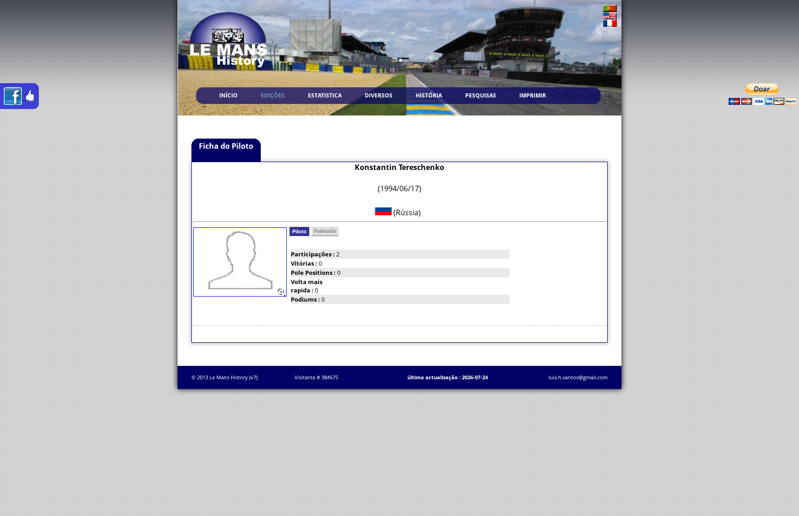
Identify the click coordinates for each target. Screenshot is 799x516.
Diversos (379, 95)
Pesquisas (480, 95)
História (429, 95)
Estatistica (325, 95)
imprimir (532, 95)
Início (228, 95)
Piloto (299, 231)
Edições (273, 95)
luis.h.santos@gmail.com (578, 377)
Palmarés (325, 231)
